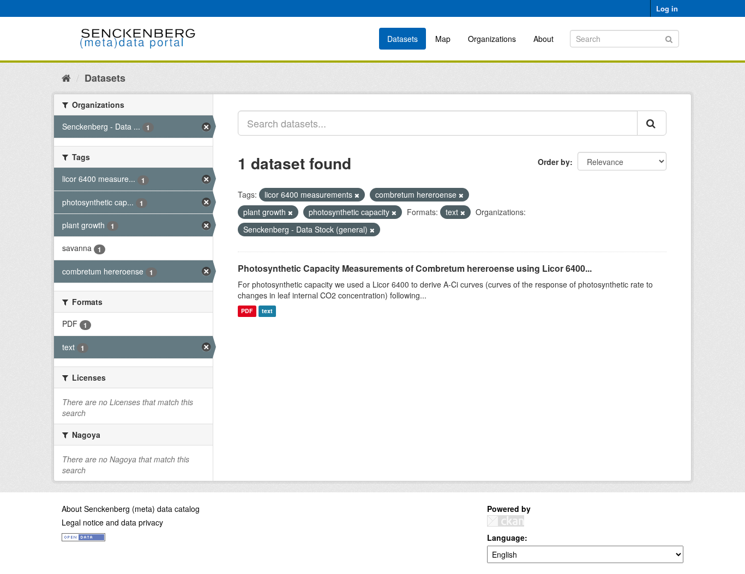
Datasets (402, 38)
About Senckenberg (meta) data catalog (131, 508)
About (543, 38)
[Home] (66, 77)
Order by (554, 161)
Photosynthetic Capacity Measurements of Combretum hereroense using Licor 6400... (415, 268)
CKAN (505, 521)
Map (442, 38)
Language (506, 537)
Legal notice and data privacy (112, 522)
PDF (247, 311)
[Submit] (669, 37)
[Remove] (357, 195)
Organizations (492, 38)
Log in (667, 8)
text (267, 311)
